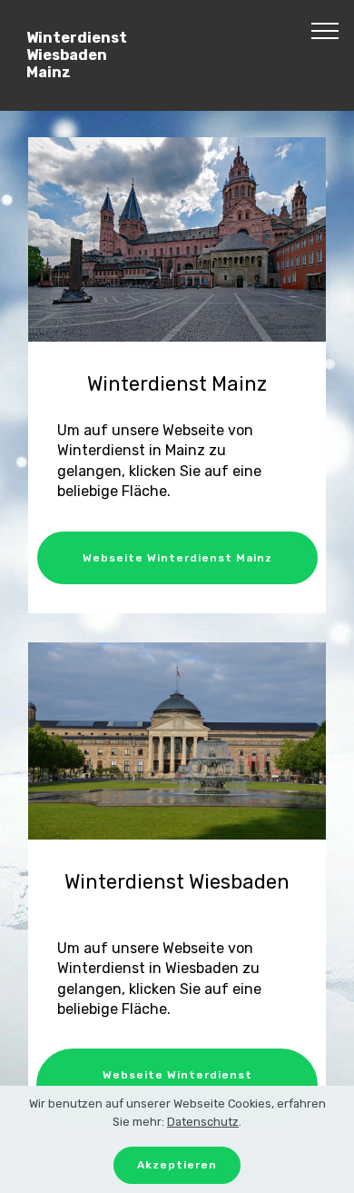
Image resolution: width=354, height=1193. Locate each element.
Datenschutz (203, 1121)
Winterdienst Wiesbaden (177, 881)
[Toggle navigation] (325, 30)
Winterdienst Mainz (177, 384)
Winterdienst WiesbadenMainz (76, 55)
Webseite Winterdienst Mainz (177, 558)
